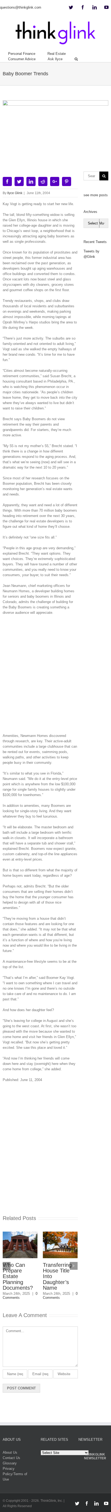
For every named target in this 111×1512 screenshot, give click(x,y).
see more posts (96, 195)
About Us (10, 1452)
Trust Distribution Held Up (75, 1270)
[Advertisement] (55, 676)
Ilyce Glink (14, 193)
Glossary (10, 1463)
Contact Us (11, 1458)
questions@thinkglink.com (20, 7)
